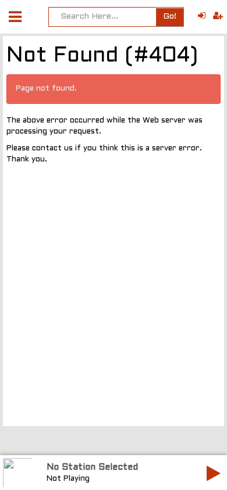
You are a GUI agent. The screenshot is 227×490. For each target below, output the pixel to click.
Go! (169, 16)
